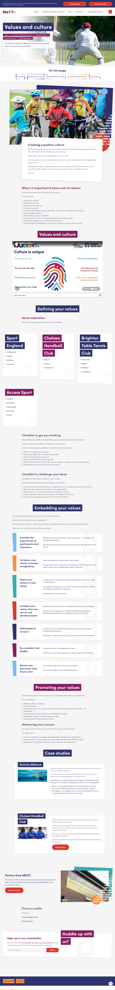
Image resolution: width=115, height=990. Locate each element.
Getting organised (41, 35)
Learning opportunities (95, 12)
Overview (20, 77)
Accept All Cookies (100, 4)
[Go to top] (110, 983)
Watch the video (14, 890)
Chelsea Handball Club (30, 917)
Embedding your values (56, 77)
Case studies (94, 77)
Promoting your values (77, 77)
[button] (8, 981)
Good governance (10, 38)
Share (19, 981)
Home (6, 35)
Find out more (60, 847)
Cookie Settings (75, 4)
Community (79, 12)
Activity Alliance (27, 921)
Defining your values (36, 77)
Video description (20, 295)
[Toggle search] (110, 11)
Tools (69, 12)
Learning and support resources (53, 12)
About (36, 12)
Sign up (52, 950)
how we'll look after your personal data (38, 943)
